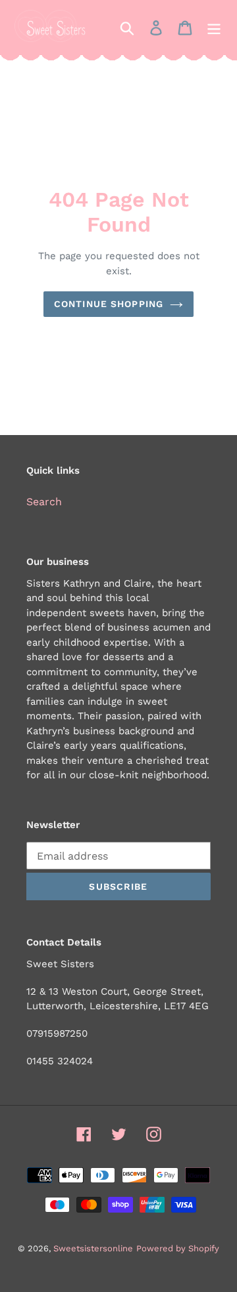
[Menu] (213, 28)
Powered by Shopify (177, 1248)
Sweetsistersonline (93, 1248)
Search (44, 501)
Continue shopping (108, 304)
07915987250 (57, 1033)
